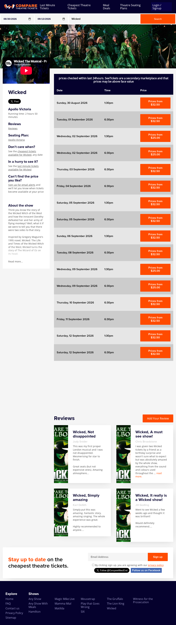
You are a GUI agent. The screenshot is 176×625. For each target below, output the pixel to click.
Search (158, 19)
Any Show (35, 599)
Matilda (59, 608)
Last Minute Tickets (47, 7)
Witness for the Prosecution (143, 600)
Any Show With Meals (38, 605)
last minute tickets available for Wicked (23, 167)
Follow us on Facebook (146, 570)
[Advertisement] (113, 385)
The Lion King (115, 603)
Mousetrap (88, 599)
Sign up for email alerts (21, 184)
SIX (83, 611)
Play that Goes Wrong (90, 605)
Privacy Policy (14, 613)
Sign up (157, 557)
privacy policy (156, 565)
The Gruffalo (115, 599)
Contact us (12, 608)
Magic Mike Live (65, 599)
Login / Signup (156, 6)
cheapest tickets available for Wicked (22, 153)
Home (9, 599)
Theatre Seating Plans (130, 7)
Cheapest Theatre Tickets (79, 7)
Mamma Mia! (63, 603)
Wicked (111, 608)
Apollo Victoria (16, 139)
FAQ (8, 603)
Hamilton (35, 611)
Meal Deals (106, 7)
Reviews (13, 128)
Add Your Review (158, 418)
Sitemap (11, 618)
